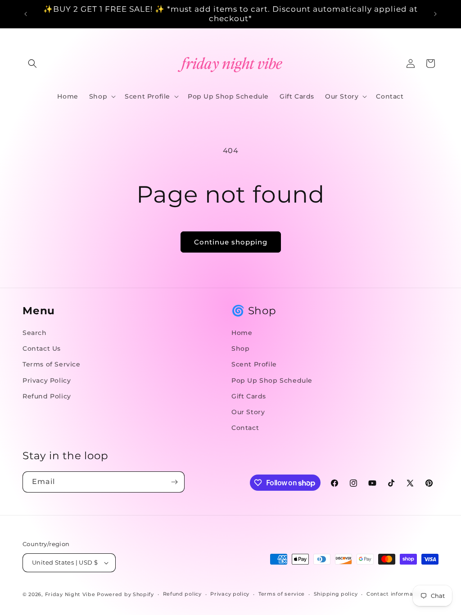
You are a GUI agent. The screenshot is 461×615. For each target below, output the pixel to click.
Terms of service (281, 594)
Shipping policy (336, 594)
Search (35, 333)
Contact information (395, 594)
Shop (240, 348)
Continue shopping (230, 242)
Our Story (248, 412)
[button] (32, 63)
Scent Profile (254, 364)
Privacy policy (229, 594)
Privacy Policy (47, 380)
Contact (245, 428)
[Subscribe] (174, 482)
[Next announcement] (435, 14)
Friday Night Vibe (70, 594)
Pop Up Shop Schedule (271, 380)
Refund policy (182, 594)
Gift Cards (248, 396)
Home (241, 333)
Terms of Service (52, 364)
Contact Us (42, 348)
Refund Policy (47, 396)
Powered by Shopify (125, 594)
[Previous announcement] (26, 14)
